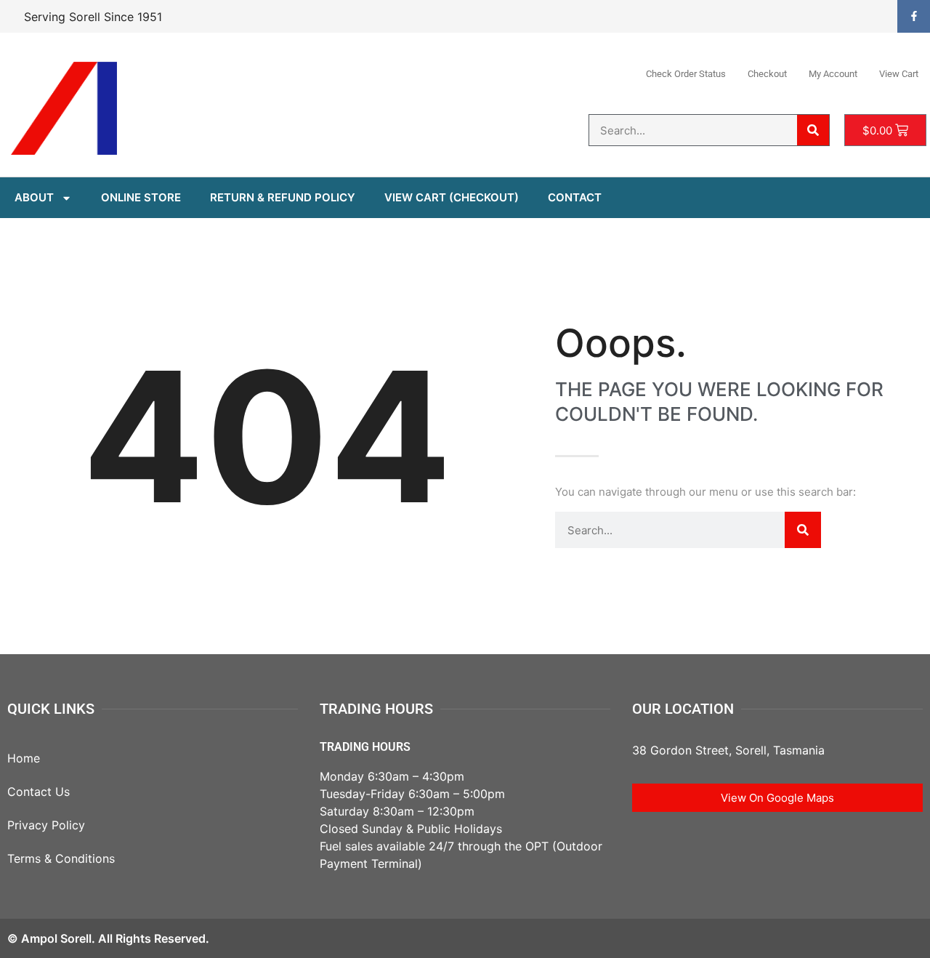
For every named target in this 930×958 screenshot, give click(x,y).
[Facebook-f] (913, 16)
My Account (833, 73)
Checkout (767, 73)
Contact (575, 197)
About (34, 197)
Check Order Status (686, 73)
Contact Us (38, 791)
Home (23, 758)
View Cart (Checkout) (451, 197)
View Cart (898, 73)
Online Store (141, 197)
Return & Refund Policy (282, 197)
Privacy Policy (46, 825)
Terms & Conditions (61, 858)
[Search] (813, 130)
